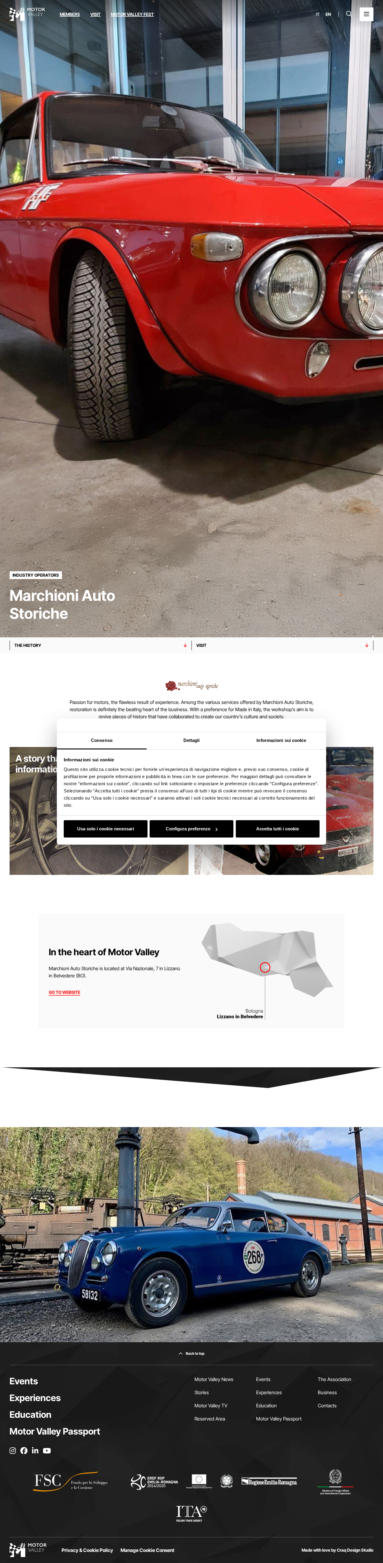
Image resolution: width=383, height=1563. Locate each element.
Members (70, 14)
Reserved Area (209, 1419)
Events (24, 1381)
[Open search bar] (349, 14)
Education (30, 1414)
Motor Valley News (213, 1379)
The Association (334, 1379)
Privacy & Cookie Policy (87, 1550)
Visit (95, 14)
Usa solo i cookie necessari (105, 828)
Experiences (35, 1397)
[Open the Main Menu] (366, 14)
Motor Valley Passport (55, 1431)
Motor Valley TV (210, 1406)
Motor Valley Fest (132, 14)
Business (327, 1392)
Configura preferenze (188, 828)
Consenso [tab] (102, 740)
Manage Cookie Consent (147, 1550)
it (318, 14)
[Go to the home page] (27, 14)
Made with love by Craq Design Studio (337, 1550)
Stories (201, 1392)
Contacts (327, 1406)
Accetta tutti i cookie (277, 828)
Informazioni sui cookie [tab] (281, 740)
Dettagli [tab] (191, 740)
